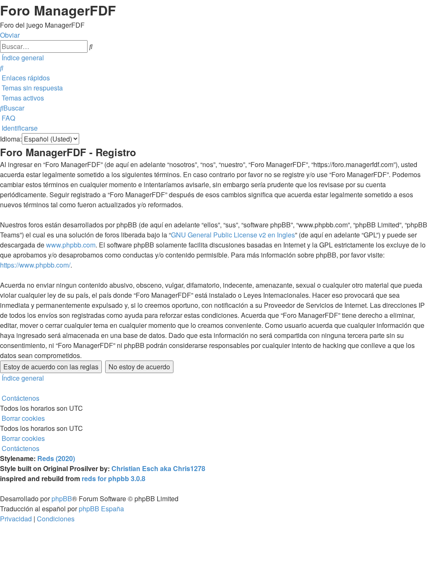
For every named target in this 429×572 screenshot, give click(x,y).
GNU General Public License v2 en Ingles (233, 235)
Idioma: (11, 139)
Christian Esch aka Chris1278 (158, 468)
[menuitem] (1, 67)
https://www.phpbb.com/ (35, 265)
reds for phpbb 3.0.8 (113, 478)
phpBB (62, 498)
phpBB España (101, 508)
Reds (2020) (56, 458)
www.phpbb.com (71, 245)
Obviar (10, 35)
